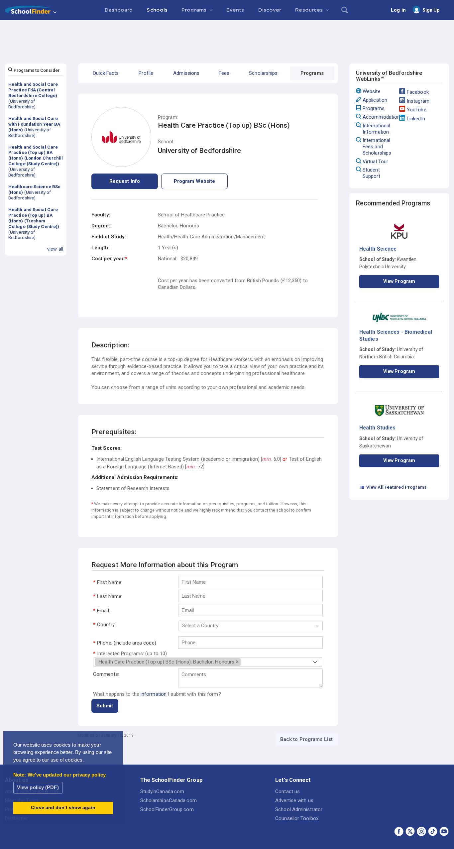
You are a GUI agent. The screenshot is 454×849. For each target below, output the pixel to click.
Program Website (194, 181)
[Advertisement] (227, 38)
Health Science (378, 249)
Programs (374, 108)
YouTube (416, 110)
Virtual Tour (375, 162)
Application (375, 100)
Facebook (418, 92)
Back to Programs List (306, 739)
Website (372, 91)
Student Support (371, 173)
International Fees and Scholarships (377, 146)
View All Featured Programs (393, 487)
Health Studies (377, 427)
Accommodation (381, 117)
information (154, 694)
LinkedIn (416, 119)
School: (166, 141)
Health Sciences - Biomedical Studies (395, 335)
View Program (399, 281)
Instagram (418, 101)
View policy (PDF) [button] (38, 787)
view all (55, 249)
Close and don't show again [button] (63, 807)
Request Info (124, 181)
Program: (168, 117)
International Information (376, 129)
